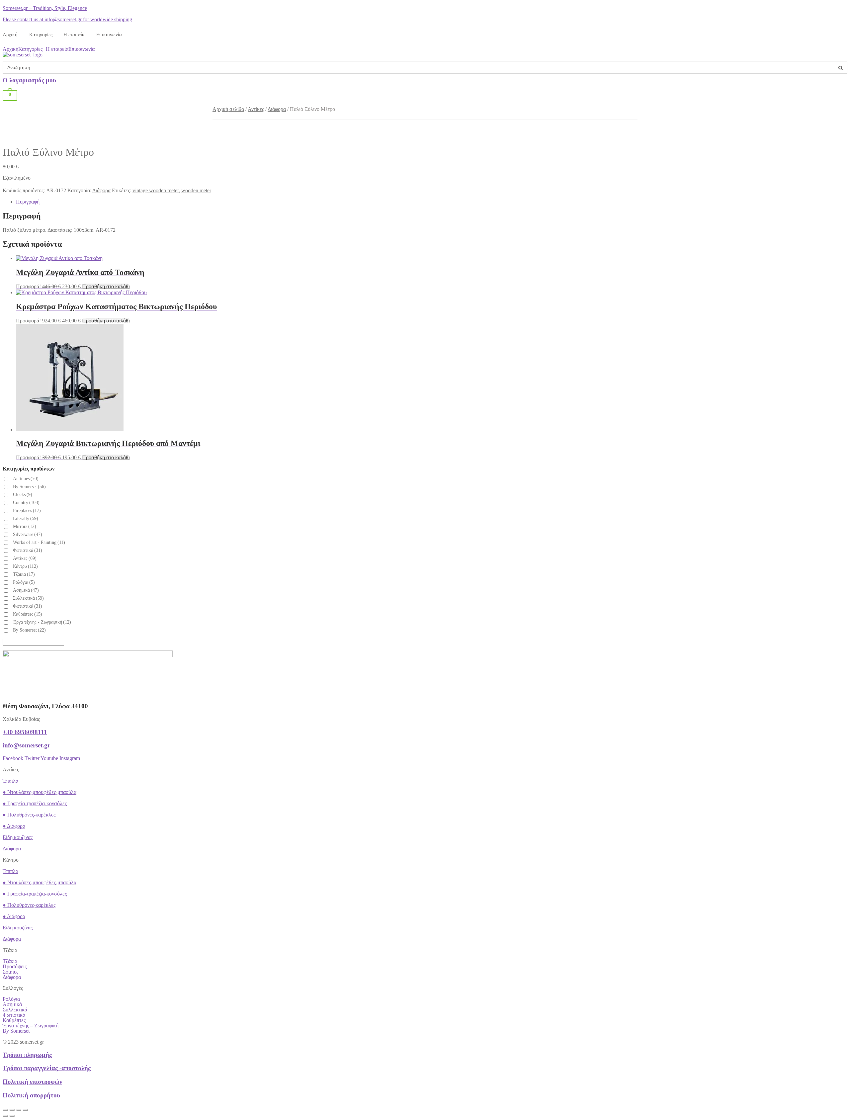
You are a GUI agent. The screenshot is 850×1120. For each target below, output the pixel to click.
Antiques (26, 478)
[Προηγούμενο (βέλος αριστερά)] (5, 1116)
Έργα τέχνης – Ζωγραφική (30, 1025)
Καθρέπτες (27, 614)
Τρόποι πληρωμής (27, 1054)
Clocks (22, 494)
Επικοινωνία (109, 34)
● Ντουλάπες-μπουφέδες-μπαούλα (39, 792)
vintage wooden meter (155, 190)
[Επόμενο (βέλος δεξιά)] (12, 1116)
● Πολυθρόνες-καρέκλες (29, 815)
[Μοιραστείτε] (18, 1110)
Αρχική (10, 34)
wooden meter (196, 190)
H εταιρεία (74, 34)
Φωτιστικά (27, 550)
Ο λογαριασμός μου (29, 80)
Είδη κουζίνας (18, 837)
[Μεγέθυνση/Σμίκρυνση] (5, 1110)
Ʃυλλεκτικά (28, 598)
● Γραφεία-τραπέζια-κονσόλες (35, 803)
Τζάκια (24, 574)
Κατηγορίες (40, 34)
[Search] (840, 67)
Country (26, 502)
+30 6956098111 (25, 732)
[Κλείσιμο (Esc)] (25, 1110)
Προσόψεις (15, 966)
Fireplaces (27, 510)
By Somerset (29, 486)
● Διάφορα (14, 826)
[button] (32, 49)
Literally (25, 518)
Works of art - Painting (39, 542)
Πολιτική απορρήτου (31, 1095)
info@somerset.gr (26, 745)
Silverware (27, 534)
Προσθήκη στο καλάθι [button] (106, 286)
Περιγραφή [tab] (28, 202)
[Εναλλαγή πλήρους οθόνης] (12, 1110)
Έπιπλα (10, 781)
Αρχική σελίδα (228, 109)
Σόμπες (10, 972)
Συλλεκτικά (15, 1009)
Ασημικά (26, 590)
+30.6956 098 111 (638, 9)
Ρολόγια (24, 582)
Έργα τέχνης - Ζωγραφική (42, 622)
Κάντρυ (25, 566)
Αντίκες (256, 109)
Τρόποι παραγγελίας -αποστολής (47, 1068)
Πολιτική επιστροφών (32, 1081)
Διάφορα (277, 109)
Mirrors (24, 526)
